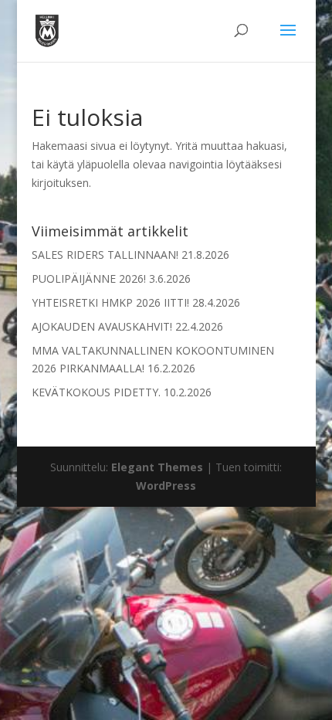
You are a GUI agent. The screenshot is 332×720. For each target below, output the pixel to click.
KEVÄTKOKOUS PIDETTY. (96, 392)
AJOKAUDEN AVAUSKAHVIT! (102, 326)
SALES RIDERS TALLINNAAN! (105, 254)
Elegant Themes (157, 467)
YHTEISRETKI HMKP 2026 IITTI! (110, 302)
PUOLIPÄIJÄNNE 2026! (89, 278)
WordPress (166, 485)
